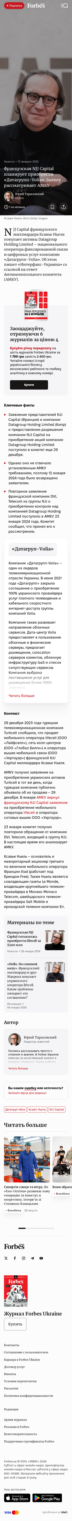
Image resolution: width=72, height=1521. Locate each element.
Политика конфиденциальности (28, 1396)
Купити (29, 384)
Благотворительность (20, 1434)
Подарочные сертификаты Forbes (29, 1441)
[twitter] (6, 1258)
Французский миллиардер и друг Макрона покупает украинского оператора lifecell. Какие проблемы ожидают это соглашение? (23, 980)
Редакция (11, 1409)
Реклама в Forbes (16, 1427)
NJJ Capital (56, 1109)
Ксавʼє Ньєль (37, 1109)
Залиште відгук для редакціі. (27, 1093)
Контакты (11, 1345)
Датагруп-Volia (15, 1109)
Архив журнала (15, 1420)
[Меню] (64, 5)
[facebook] (14, 1258)
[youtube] (41, 1258)
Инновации (14, 1003)
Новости (9, 161)
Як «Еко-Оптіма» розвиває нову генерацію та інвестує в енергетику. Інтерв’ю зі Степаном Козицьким (27, 1195)
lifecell (29, 812)
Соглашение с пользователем (26, 1352)
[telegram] (32, 1258)
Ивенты (10, 1374)
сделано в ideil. (55, 1512)
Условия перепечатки (20, 1381)
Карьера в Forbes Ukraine (22, 1360)
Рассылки (11, 1388)
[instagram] (23, 1258)
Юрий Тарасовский (29, 194)
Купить (15, 1324)
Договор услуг (14, 1367)
